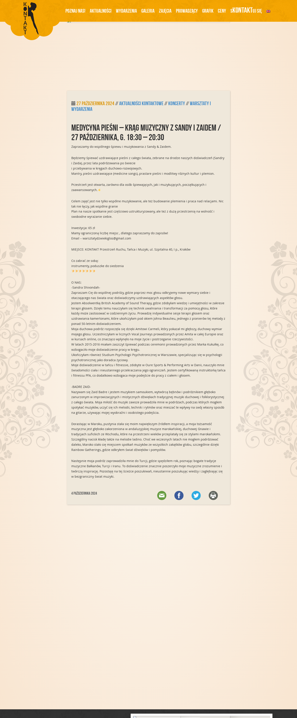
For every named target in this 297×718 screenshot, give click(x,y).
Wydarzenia (126, 11)
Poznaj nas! (75, 11)
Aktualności (101, 11)
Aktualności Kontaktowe (141, 103)
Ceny (222, 11)
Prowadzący (187, 11)
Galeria (148, 11)
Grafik (208, 11)
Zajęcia (165, 11)
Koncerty (176, 103)
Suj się (246, 10)
